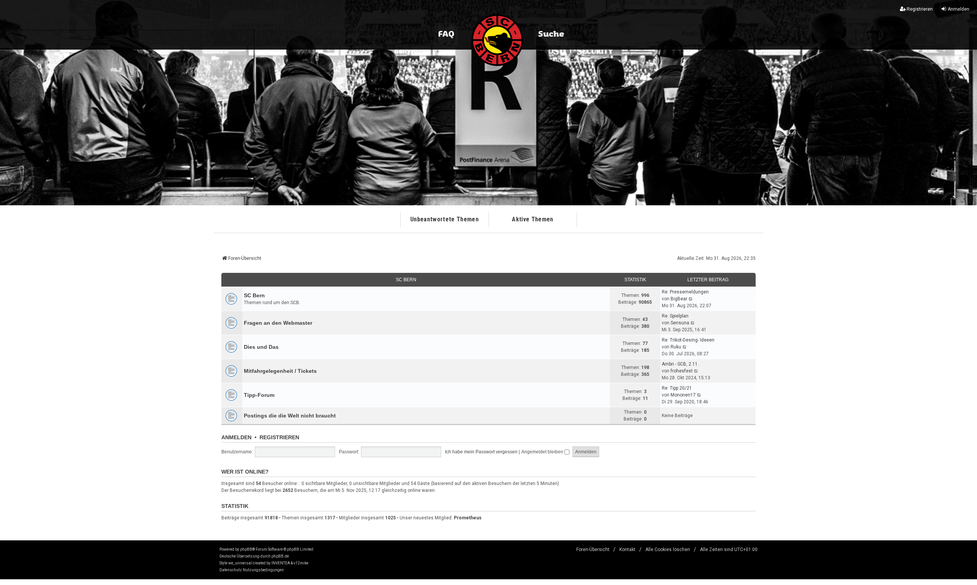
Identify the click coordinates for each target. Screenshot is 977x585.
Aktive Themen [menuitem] (532, 219)
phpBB (246, 549)
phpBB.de (280, 556)
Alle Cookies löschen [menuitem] (667, 549)
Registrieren (279, 437)
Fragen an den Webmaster (278, 323)
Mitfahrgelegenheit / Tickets (280, 371)
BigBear (679, 298)
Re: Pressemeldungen (685, 292)
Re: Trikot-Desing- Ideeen (688, 340)
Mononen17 (683, 395)
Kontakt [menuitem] (627, 549)
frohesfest (682, 371)
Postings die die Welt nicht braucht (290, 416)
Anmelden (236, 437)
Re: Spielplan (675, 316)
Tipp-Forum (259, 395)
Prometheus (468, 518)
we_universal (240, 563)
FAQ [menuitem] (446, 34)
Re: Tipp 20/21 (677, 388)
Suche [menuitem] (551, 34)
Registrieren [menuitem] (920, 9)
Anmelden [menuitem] (958, 9)
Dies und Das (261, 347)
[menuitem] (230, 570)
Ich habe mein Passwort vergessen (481, 451)
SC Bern (406, 279)
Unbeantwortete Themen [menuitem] (444, 219)
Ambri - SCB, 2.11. (680, 364)
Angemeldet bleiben (542, 451)
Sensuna (680, 323)
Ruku (676, 347)
